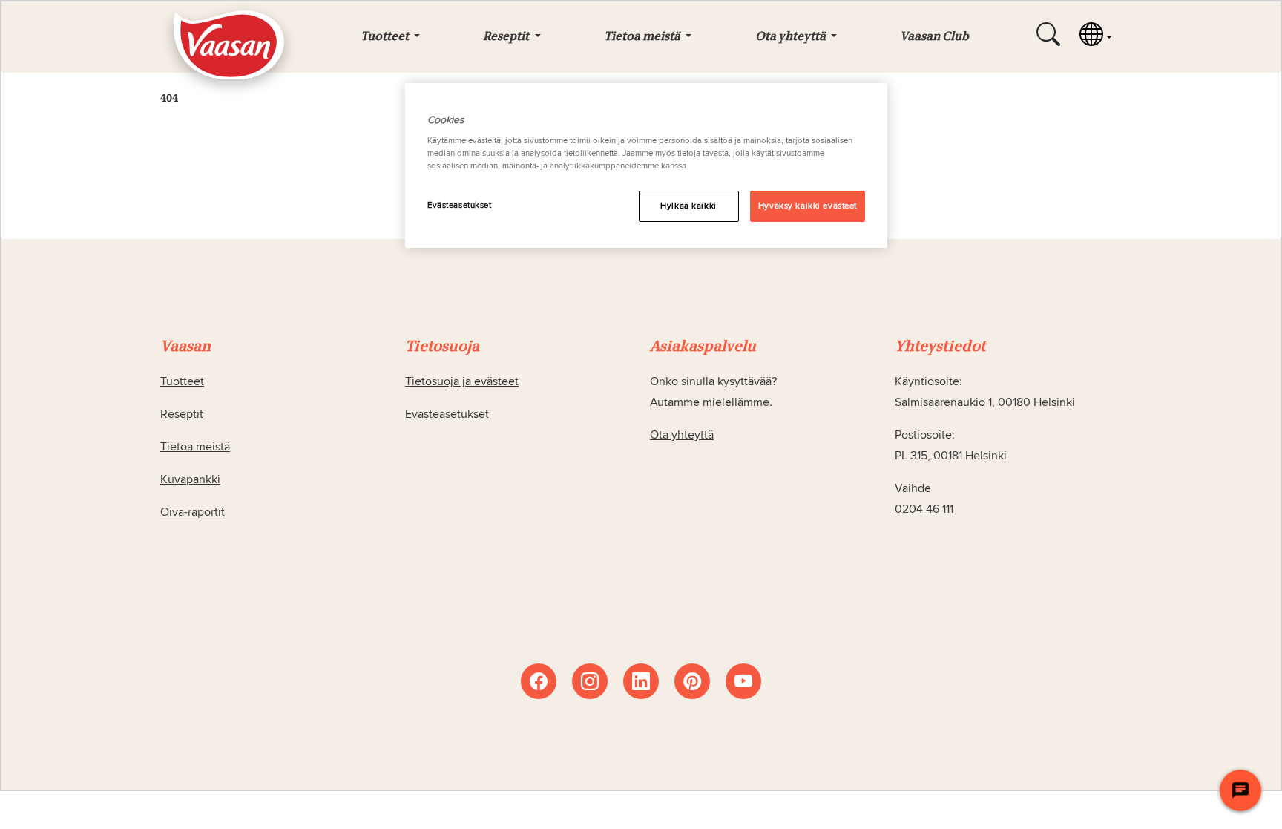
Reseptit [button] (507, 37)
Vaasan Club (934, 37)
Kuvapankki (190, 479)
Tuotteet (182, 381)
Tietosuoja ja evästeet (462, 381)
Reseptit (181, 414)
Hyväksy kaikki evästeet (807, 206)
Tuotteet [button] (386, 37)
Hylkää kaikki (688, 206)
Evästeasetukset (459, 205)
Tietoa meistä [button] (643, 37)
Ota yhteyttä (682, 434)
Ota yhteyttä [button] (791, 37)
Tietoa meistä (195, 446)
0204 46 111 (924, 509)
